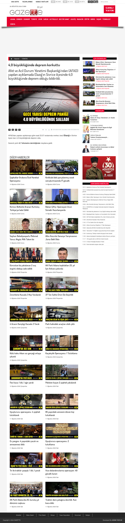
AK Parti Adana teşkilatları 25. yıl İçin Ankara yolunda (99, 217)
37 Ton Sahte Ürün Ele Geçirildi (59, 294)
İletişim (88, 515)
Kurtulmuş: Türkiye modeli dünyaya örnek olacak (97, 233)
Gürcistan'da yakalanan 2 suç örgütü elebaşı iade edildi (105, 78)
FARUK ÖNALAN (95, 132)
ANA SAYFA (15, 2)
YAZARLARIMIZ (27, 2)
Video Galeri (30, 515)
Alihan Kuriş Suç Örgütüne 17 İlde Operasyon (106, 70)
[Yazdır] (43, 129)
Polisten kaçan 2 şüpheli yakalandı (60, 382)
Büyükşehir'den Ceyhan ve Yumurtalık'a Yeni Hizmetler (105, 85)
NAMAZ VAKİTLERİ (42, 2)
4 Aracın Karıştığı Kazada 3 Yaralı (24, 323)
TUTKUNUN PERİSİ (96, 122)
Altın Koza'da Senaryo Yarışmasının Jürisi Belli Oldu (105, 102)
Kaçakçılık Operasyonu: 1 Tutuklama (61, 353)
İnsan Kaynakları (65, 515)
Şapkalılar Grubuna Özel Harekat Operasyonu (97, 187)
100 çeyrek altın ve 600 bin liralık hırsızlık (95, 239)
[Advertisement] (62, 40)
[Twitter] (13, 130)
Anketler (18, 515)
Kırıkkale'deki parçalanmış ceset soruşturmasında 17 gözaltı (104, 94)
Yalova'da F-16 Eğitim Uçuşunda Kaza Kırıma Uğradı (98, 230)
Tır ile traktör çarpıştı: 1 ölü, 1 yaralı (25, 470)
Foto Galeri (42, 515)
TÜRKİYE (25, 59)
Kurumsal (78, 515)
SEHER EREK (94, 152)
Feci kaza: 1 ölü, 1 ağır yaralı (22, 382)
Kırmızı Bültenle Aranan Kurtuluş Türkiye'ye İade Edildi (99, 194)
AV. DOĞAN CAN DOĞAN (98, 142)
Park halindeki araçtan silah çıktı (60, 323)
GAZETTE (17, 520)
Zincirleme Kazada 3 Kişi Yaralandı (25, 294)
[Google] (16, 130)
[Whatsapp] (19, 130)
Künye (53, 515)
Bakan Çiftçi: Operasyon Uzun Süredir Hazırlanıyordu (106, 63)
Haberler (17, 59)
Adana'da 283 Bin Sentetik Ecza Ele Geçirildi (96, 228)
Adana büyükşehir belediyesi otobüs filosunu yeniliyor (99, 236)
